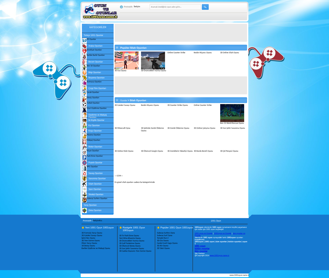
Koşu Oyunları (95, 131)
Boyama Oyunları (96, 78)
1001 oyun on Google (203, 233)
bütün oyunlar (202, 248)
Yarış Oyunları (90, 205)
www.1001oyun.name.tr (219, 255)
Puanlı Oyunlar (95, 162)
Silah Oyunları (95, 184)
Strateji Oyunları (95, 194)
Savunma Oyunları (97, 178)
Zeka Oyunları (94, 210)
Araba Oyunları (95, 46)
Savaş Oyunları (95, 173)
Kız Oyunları (94, 125)
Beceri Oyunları (95, 62)
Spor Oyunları (94, 189)
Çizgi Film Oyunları (97, 88)
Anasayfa (128, 6)
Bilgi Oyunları (94, 72)
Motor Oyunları (95, 147)
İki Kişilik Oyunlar (96, 120)
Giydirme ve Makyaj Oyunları (97, 116)
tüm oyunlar (201, 251)
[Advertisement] (182, 33)
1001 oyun (200, 246)
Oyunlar (123, 100)
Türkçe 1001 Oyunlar (93, 35)
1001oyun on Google (222, 233)
